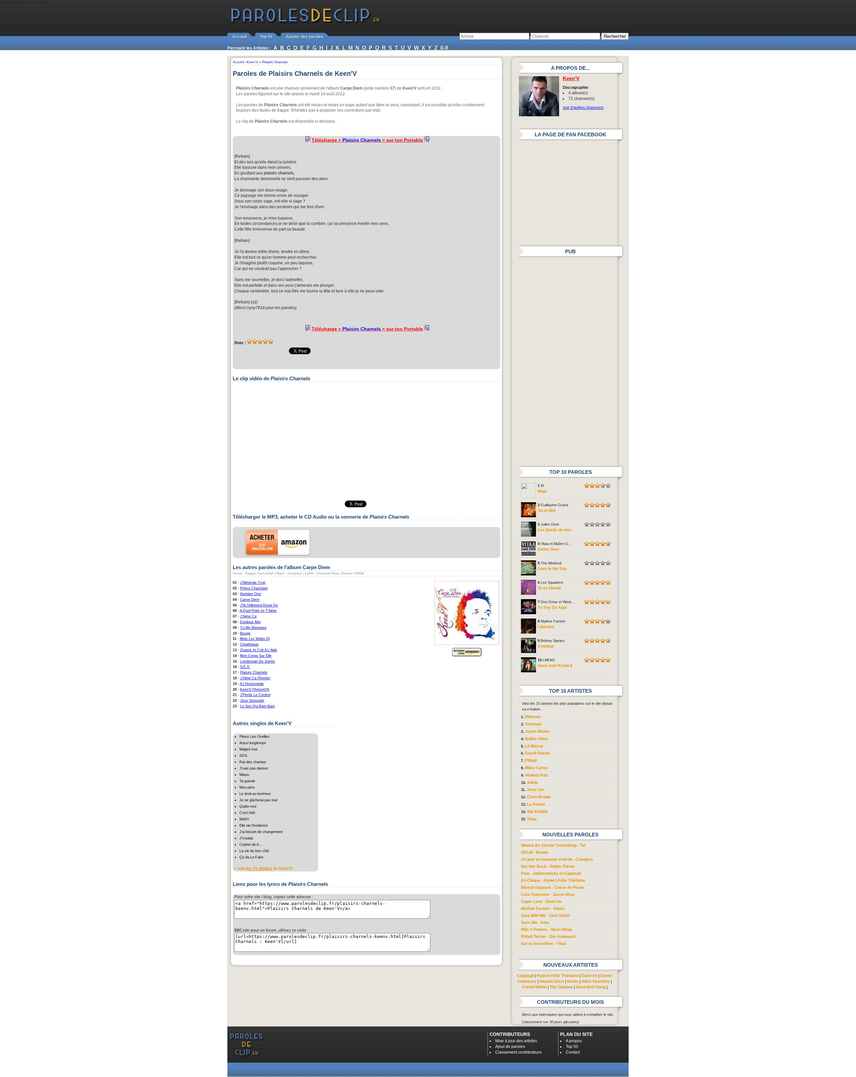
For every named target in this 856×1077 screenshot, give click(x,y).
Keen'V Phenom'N (254, 689)
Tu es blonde (549, 588)
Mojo (542, 491)
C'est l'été (247, 813)
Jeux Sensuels (252, 700)
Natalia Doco (552, 981)
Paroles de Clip (305, 23)
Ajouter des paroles (304, 36)
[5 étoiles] (271, 341)
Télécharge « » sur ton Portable (367, 140)
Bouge (245, 633)
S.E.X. (245, 667)
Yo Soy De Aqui (552, 607)
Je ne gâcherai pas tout (258, 800)
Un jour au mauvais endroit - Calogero (557, 859)
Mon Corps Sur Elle (256, 656)
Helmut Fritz (536, 775)
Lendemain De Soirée (257, 661)
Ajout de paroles (510, 1046)
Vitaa (532, 819)
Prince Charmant (254, 588)
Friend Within (534, 987)
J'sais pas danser (253, 768)
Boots (572, 981)
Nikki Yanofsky (595, 981)
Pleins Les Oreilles (254, 736)
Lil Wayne (534, 746)
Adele (532, 782)
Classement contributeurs (518, 1052)
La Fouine (536, 804)
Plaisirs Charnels (254, 672)
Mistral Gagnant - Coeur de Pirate (552, 887)
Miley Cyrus (536, 768)
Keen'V (571, 78)
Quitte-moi (247, 806)
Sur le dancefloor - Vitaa (543, 943)
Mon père (247, 787)
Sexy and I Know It (555, 665)
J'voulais (246, 838)
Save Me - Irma (535, 922)
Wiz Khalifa (537, 811)
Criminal (546, 646)
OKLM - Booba (534, 852)
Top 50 (266, 36)
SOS (243, 756)
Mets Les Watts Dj (255, 639)
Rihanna (533, 716)
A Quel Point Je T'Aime (258, 611)
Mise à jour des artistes (516, 1041)
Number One (250, 594)
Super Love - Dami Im (541, 901)
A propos (574, 1041)
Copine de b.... (251, 844)
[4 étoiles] (265, 341)
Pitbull (531, 760)
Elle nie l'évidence (253, 825)
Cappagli (525, 975)
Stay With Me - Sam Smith (545, 915)
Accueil (239, 36)
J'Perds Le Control (255, 695)
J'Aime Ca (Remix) (255, 678)
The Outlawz (561, 987)
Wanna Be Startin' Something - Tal (553, 845)
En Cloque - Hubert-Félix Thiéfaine (553, 880)
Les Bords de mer (555, 530)
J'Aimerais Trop (252, 582)
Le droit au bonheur (255, 794)
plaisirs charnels (279, 173)
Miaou (244, 775)
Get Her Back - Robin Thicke (548, 866)
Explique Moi (250, 622)
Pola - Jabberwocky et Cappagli (551, 873)
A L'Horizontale (252, 684)
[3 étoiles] (260, 341)
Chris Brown (539, 797)
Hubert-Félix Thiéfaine (557, 975)
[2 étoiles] (254, 341)
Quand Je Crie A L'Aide (258, 650)
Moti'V (244, 819)
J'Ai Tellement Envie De (259, 605)
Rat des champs (252, 762)
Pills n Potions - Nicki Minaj (546, 929)
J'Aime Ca (248, 616)
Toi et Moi (546, 510)
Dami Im (589, 975)
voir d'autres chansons (583, 107)
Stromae (533, 724)
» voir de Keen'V (263, 868)
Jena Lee (535, 789)
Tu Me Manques (253, 628)
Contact (573, 1052)
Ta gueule (247, 781)
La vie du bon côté (254, 851)
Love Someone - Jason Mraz (548, 894)
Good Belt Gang (591, 987)
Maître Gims (536, 738)
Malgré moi (248, 749)
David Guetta (537, 753)
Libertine (546, 627)
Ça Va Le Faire (251, 857)
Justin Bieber (537, 731)
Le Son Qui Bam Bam (257, 706)
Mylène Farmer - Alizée (543, 908)
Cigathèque (249, 644)
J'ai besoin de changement (261, 832)
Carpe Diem (249, 599)
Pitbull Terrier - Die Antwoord (548, 936)
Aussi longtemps (252, 743)
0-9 (444, 48)
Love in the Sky (552, 568)
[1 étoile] (249, 341)
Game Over (548, 549)
